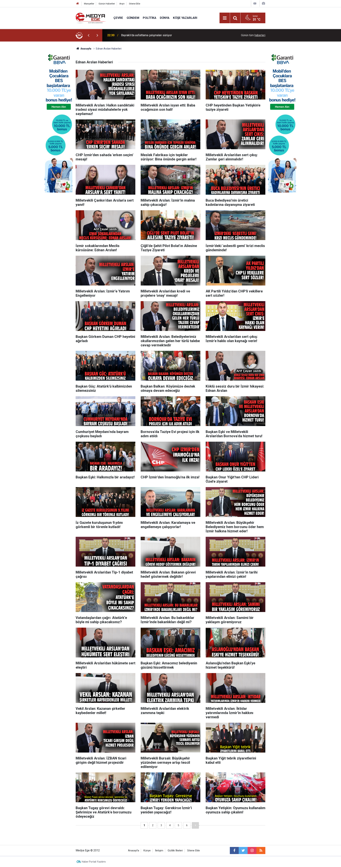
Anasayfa (133, 850)
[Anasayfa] (78, 3)
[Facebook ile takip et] (234, 850)
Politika (149, 18)
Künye (147, 850)
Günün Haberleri (107, 3)
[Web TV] (255, 3)
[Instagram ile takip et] (252, 850)
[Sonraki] (195, 825)
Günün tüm (253, 35)
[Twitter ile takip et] (243, 850)
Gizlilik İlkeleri (175, 850)
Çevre (118, 18)
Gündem (133, 18)
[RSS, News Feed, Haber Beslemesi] (260, 850)
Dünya (164, 18)
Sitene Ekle (134, 3)
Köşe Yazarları (185, 18)
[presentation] (88, 35)
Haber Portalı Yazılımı (94, 861)
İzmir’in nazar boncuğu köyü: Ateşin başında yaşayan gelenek (158, 35)
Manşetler (89, 3)
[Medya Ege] (91, 17)
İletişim (159, 850)
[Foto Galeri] (263, 3)
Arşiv (122, 3)
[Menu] (224, 18)
